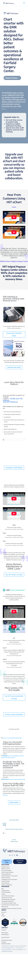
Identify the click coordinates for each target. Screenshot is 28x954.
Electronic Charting (5, 877)
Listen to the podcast (14, 820)
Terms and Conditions (6, 949)
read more (5, 795)
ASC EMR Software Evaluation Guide (9, 904)
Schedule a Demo (7, 861)
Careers (3, 915)
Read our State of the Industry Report (14, 829)
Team (2, 914)
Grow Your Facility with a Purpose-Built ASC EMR (14, 784)
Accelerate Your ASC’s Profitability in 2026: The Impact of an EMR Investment (13, 764)
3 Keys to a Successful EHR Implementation (12, 743)
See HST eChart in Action (14, 575)
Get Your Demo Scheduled (14, 714)
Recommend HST (5, 937)
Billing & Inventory (5, 868)
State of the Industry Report (7, 895)
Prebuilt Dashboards (6, 874)
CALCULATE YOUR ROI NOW (14, 334)
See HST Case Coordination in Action (14, 697)
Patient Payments (5, 881)
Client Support (4, 932)
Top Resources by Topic (6, 897)
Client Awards (4, 906)
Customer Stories (5, 890)
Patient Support (5, 934)
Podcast (3, 894)
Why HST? (4, 912)
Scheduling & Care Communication (9, 879)
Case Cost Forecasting (6, 870)
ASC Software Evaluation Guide (8, 903)
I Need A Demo (11, 78)
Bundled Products (5, 867)
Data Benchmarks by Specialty (8, 899)
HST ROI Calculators (6, 892)
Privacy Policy (19, 947)
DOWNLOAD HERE (14, 367)
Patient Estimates (5, 883)
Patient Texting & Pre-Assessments (9, 876)
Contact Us (3, 930)
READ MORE (14, 802)
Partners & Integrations (6, 884)
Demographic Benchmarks (7, 901)
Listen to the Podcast (19, 861)
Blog (2, 888)
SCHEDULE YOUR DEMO (14, 468)
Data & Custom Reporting (7, 872)
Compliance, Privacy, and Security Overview (11, 908)
